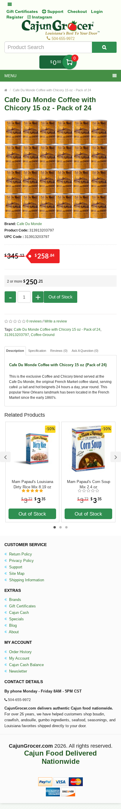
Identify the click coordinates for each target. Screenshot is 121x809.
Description (15, 350)
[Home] (5, 90)
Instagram (41, 17)
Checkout (77, 11)
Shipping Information (26, 580)
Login (97, 11)
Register (14, 17)
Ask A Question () (85, 350)
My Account (18, 658)
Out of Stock (60, 296)
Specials (16, 619)
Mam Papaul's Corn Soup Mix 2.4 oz (88, 484)
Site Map (16, 573)
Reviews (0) (59, 350)
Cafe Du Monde (29, 224)
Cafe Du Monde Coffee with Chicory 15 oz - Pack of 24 (52, 90)
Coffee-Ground (43, 335)
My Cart (69, 62)
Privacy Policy (21, 560)
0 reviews (34, 321)
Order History (20, 652)
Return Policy (20, 554)
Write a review (55, 321)
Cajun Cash (18, 612)
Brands (14, 599)
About (13, 632)
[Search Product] (104, 47)
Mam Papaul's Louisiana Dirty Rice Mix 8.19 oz (32, 484)
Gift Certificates (22, 11)
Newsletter (17, 671)
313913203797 (16, 335)
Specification (37, 350)
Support (15, 567)
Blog (12, 625)
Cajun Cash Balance (26, 665)
